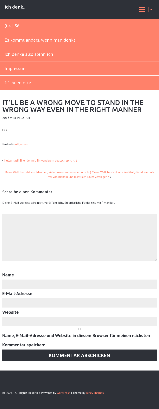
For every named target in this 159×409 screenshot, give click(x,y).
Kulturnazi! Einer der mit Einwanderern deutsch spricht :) (40, 160)
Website (10, 312)
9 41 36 (12, 26)
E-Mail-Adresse (17, 293)
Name (8, 275)
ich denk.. (15, 7)
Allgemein (21, 144)
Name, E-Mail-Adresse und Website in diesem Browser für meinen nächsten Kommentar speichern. (76, 340)
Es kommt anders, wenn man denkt (40, 40)
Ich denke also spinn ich (29, 54)
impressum (16, 68)
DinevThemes (95, 393)
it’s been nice (18, 83)
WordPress (63, 393)
